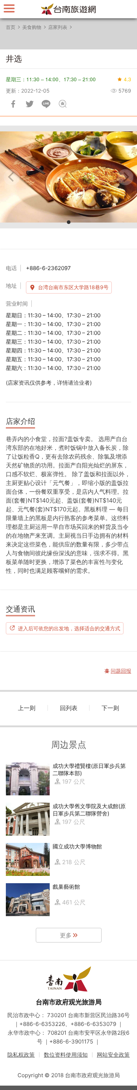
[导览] (9, 8)
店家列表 (57, 27)
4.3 (127, 79)
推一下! (29, 104)
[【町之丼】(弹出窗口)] (68, 177)
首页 (10, 27)
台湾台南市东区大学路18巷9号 (73, 287)
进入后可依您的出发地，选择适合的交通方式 (69, 628)
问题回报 (62, 104)
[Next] (125, 177)
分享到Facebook (13, 104)
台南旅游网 (69, 9)
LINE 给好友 (46, 104)
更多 (66, 935)
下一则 (110, 708)
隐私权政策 (21, 1054)
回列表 (68, 708)
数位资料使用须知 (66, 1054)
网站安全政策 (113, 1054)
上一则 (26, 708)
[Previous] (12, 177)
